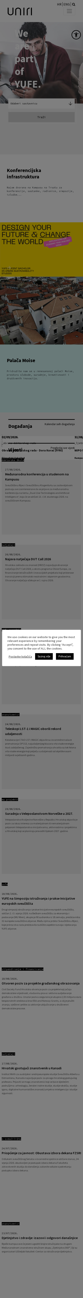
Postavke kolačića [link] (20, 656)
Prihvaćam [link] (65, 656)
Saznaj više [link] (44, 656)
